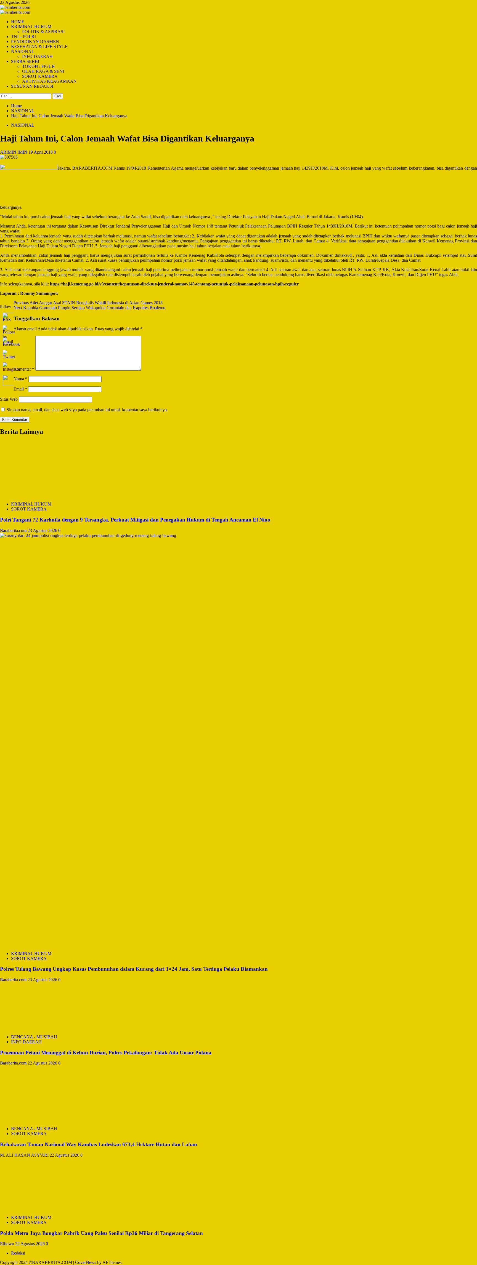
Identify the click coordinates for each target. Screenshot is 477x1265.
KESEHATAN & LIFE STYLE (39, 46)
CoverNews (85, 1262)
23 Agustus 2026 (43, 530)
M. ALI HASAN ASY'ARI (25, 1155)
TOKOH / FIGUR (38, 66)
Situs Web (9, 399)
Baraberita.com (14, 530)
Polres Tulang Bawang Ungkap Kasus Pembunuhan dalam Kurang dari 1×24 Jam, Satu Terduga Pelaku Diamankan (134, 969)
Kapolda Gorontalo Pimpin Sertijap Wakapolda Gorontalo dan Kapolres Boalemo (89, 307)
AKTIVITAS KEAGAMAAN (49, 81)
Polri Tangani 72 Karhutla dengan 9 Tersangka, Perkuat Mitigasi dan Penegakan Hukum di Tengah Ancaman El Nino (135, 520)
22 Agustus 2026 (43, 1063)
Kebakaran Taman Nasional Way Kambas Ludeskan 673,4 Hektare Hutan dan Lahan (98, 1144)
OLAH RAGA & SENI (43, 71)
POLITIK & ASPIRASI (43, 31)
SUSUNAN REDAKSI (32, 86)
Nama (20, 378)
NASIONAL (22, 51)
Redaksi (18, 1253)
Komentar (24, 369)
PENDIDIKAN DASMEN (35, 41)
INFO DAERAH (37, 56)
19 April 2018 (41, 152)
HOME (17, 21)
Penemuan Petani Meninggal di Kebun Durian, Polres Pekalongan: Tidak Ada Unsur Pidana (105, 1052)
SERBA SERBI (25, 61)
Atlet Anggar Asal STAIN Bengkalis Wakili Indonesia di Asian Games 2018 (88, 302)
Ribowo (7, 1243)
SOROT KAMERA (40, 76)
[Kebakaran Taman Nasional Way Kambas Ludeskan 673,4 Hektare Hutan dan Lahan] (41, 1119)
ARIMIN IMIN (14, 152)
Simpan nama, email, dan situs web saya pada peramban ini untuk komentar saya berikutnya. (87, 409)
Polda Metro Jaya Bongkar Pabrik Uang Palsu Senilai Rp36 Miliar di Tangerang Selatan (101, 1233)
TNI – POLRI (23, 36)
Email (20, 389)
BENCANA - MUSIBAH (34, 1036)
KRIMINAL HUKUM (31, 26)
